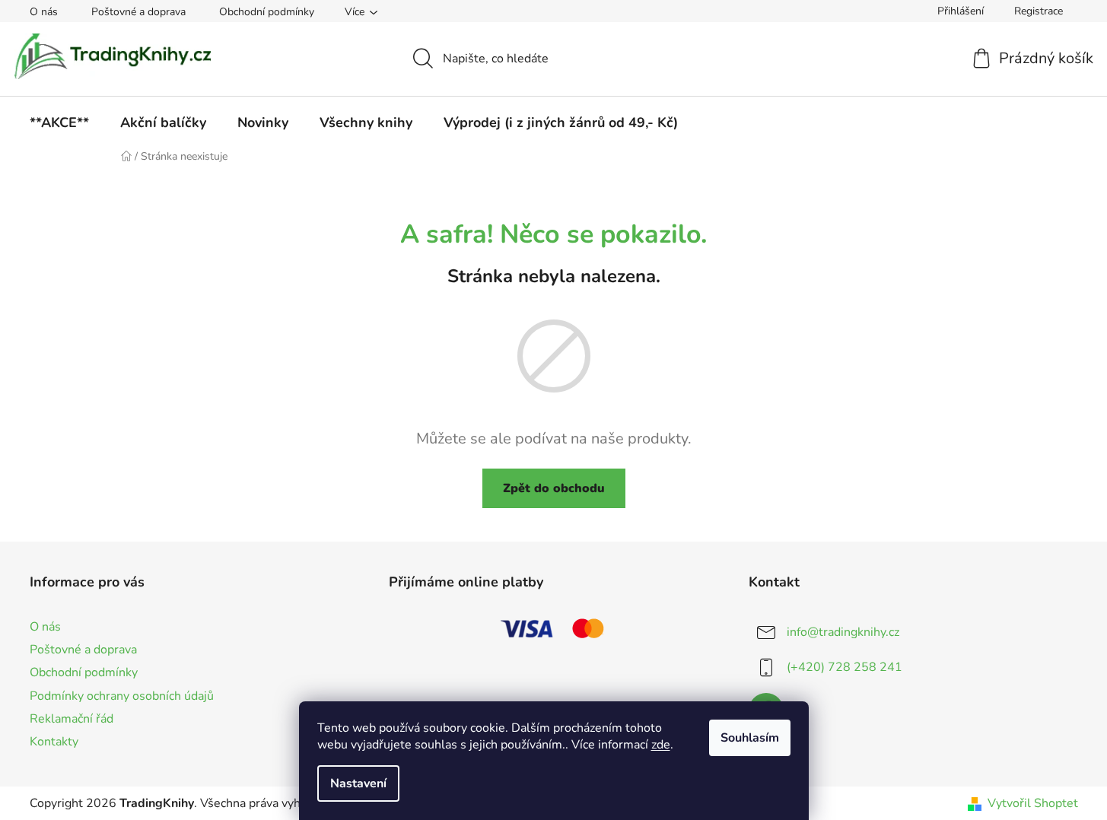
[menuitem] (59, 122)
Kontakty (54, 741)
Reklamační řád (71, 718)
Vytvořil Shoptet (1033, 803)
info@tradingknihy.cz (843, 632)
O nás (44, 12)
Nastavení (358, 783)
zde (660, 744)
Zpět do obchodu (554, 488)
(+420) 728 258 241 (844, 667)
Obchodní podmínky (266, 12)
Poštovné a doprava (138, 12)
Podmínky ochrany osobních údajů (122, 696)
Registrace (1038, 11)
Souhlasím (750, 737)
